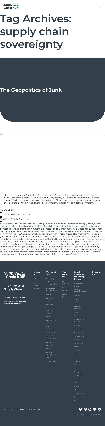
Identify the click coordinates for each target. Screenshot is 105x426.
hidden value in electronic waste (52, 236)
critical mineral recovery (22, 226)
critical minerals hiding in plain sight (53, 226)
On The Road (51, 361)
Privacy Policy (95, 415)
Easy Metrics (78, 354)
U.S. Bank (77, 303)
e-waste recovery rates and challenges (47, 231)
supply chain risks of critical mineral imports (49, 246)
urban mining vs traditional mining (61, 252)
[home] (11, 6)
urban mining (35, 252)
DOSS (76, 347)
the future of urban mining (14, 252)
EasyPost (77, 295)
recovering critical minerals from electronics (22, 241)
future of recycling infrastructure (82, 234)
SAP (75, 382)
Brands (48, 294)
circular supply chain (56, 223)
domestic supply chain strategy (59, 229)
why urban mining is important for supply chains (63, 254)
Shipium (77, 386)
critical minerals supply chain (87, 226)
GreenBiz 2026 (27, 236)
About (36, 279)
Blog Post (5, 219)
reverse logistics (73, 241)
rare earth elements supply (91, 239)
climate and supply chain (80, 223)
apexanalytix (78, 329)
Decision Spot (78, 343)
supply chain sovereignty (85, 246)
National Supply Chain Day (51, 354)
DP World (77, 350)
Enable (76, 299)
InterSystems (78, 361)
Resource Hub (96, 273)
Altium (76, 316)
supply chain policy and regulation (73, 244)
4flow (76, 312)
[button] (98, 6)
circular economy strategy (31, 223)
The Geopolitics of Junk (31, 90)
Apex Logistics (78, 325)
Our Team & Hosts (37, 285)
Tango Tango (50, 316)
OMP (75, 368)
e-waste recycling (77, 231)
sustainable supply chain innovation (18, 249)
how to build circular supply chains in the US (31, 239)
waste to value (30, 254)
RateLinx (77, 379)
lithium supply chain (65, 239)
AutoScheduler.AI (79, 336)
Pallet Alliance (78, 375)
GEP (75, 357)
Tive (75, 397)
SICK (75, 390)
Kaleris (76, 365)
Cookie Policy (80, 415)
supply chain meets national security (36, 244)
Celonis (76, 340)
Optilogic (77, 372)
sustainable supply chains (51, 249)
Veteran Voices (50, 332)
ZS (75, 400)
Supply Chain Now (20, 219)
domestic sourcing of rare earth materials (21, 229)
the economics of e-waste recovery (83, 249)
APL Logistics (78, 332)
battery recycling (8, 223)
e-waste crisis (20, 231)
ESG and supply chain (29, 234)
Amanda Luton (7, 210)
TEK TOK (48, 342)
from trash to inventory (53, 234)
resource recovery (54, 241)
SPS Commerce (79, 393)
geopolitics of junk (9, 236)
